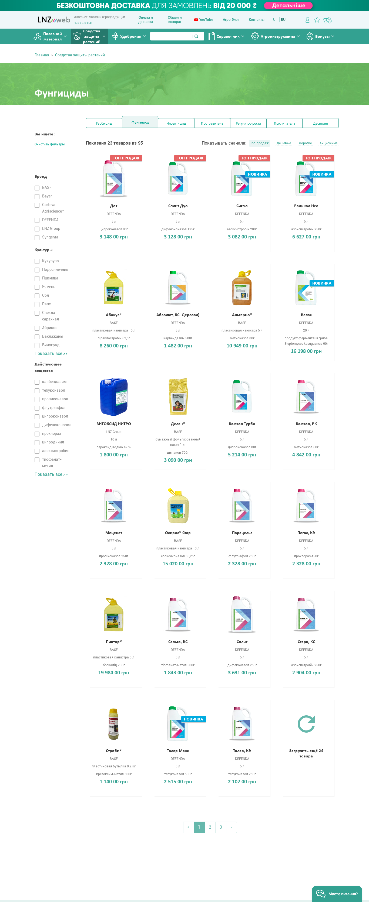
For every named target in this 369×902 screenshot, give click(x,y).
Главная (42, 55)
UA (275, 20)
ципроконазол (55, 416)
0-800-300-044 (85, 23)
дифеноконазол (56, 425)
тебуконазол (53, 390)
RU (283, 20)
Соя (45, 295)
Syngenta (50, 237)
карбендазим (54, 382)
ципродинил (53, 442)
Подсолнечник (55, 269)
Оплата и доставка (145, 20)
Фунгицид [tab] (140, 123)
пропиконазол (55, 399)
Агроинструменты (278, 37)
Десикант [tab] (320, 124)
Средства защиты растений (91, 36)
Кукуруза (50, 261)
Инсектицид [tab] (176, 124)
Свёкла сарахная (50, 315)
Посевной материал (52, 37)
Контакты (256, 20)
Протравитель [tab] (212, 124)
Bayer (47, 196)
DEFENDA (50, 220)
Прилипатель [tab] (284, 124)
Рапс (46, 304)
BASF (47, 187)
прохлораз (51, 433)
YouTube (206, 20)
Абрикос (49, 328)
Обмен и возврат (175, 20)
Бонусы (322, 37)
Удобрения (130, 37)
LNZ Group (51, 228)
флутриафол (53, 407)
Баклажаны (52, 336)
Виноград (50, 345)
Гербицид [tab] (104, 124)
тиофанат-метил (52, 462)
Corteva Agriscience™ (53, 208)
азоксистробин (55, 451)
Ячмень (48, 287)
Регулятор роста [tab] (248, 124)
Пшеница (50, 278)
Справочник (228, 37)
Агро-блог (231, 20)
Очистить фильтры (50, 144)
